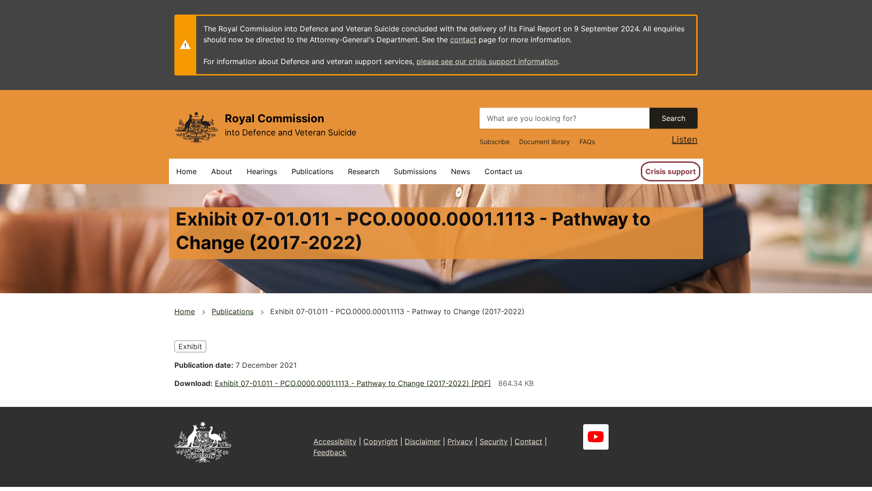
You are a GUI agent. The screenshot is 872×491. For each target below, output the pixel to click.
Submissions (415, 171)
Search (673, 118)
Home (186, 171)
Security (494, 441)
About (221, 171)
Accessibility (335, 441)
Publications (312, 171)
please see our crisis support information (487, 61)
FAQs (587, 141)
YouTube (596, 437)
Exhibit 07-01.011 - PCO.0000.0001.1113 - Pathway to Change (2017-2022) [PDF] (353, 383)
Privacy (460, 441)
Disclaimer (423, 441)
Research (363, 171)
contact (463, 39)
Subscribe (495, 141)
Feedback (330, 452)
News (460, 171)
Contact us (503, 171)
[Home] (196, 127)
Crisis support (670, 171)
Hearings (262, 171)
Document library (544, 141)
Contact (528, 441)
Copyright (380, 441)
